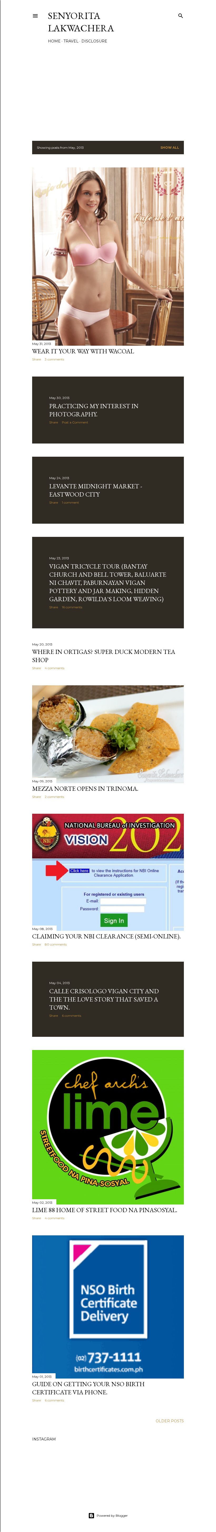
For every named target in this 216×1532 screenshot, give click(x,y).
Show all (169, 148)
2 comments (54, 797)
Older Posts (170, 1421)
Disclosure (94, 41)
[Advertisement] (108, 91)
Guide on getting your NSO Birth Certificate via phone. (88, 1388)
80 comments (56, 944)
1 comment (70, 502)
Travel (70, 41)
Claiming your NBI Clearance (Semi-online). (106, 936)
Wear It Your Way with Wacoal (83, 351)
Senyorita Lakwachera (81, 21)
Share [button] (36, 359)
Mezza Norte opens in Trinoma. (85, 788)
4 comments (54, 668)
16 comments (72, 607)
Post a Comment (75, 422)
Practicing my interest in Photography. (94, 410)
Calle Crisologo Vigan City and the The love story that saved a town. (104, 999)
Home (54, 41)
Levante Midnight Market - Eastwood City (95, 490)
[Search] (181, 14)
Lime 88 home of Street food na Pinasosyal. (104, 1210)
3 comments (54, 359)
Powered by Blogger (112, 1515)
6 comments (71, 1016)
